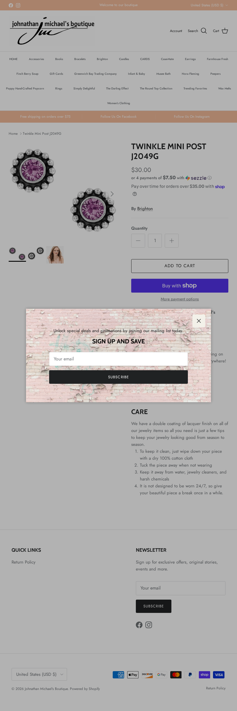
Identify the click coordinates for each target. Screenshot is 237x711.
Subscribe (118, 377)
